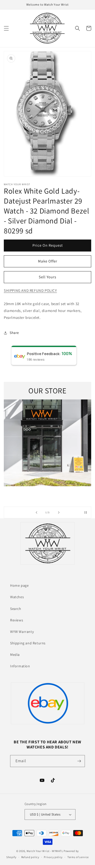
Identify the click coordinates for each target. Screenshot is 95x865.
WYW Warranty (22, 631)
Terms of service (78, 857)
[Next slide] (58, 512)
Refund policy (30, 857)
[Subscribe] (79, 761)
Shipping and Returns (28, 643)
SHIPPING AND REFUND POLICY (30, 290)
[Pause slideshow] (85, 512)
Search (15, 608)
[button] (6, 28)
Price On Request (47, 245)
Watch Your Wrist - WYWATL (45, 851)
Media (15, 654)
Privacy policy (53, 857)
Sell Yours (47, 276)
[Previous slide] (36, 512)
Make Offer (47, 261)
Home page (19, 585)
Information (20, 666)
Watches (17, 597)
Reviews (16, 620)
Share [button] (14, 332)
